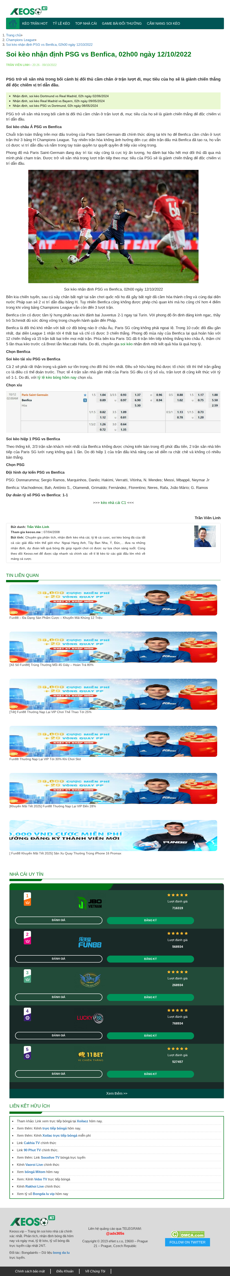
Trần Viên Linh (38, 527)
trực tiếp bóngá (54, 1128)
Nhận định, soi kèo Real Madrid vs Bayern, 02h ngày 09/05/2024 (59, 101)
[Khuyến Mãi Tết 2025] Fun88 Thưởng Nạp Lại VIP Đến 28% (52, 806)
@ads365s (115, 1233)
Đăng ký (150, 920)
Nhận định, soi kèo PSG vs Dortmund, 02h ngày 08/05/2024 (55, 105)
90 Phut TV (32, 1150)
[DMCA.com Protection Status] (188, 1234)
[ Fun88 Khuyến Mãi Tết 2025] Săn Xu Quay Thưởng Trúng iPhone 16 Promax (65, 853)
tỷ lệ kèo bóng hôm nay (57, 377)
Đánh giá (58, 920)
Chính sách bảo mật (30, 1271)
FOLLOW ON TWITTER (188, 1242)
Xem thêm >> (116, 1093)
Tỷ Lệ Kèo (61, 23)
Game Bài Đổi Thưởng (122, 23)
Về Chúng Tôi (95, 1271)
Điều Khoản (64, 1271)
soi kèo (126, 344)
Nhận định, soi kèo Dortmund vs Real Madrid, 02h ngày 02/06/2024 (61, 96)
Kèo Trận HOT (35, 23)
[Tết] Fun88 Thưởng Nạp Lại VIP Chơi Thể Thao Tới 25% (50, 712)
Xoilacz (82, 1121)
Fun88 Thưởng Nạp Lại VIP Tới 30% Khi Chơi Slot (45, 759)
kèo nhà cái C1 (113, 503)
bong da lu (61, 1252)
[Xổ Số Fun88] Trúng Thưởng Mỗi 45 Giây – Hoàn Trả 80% (51, 665)
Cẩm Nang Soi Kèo (163, 23)
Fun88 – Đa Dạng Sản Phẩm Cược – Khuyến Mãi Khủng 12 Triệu (55, 617)
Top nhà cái (86, 23)
